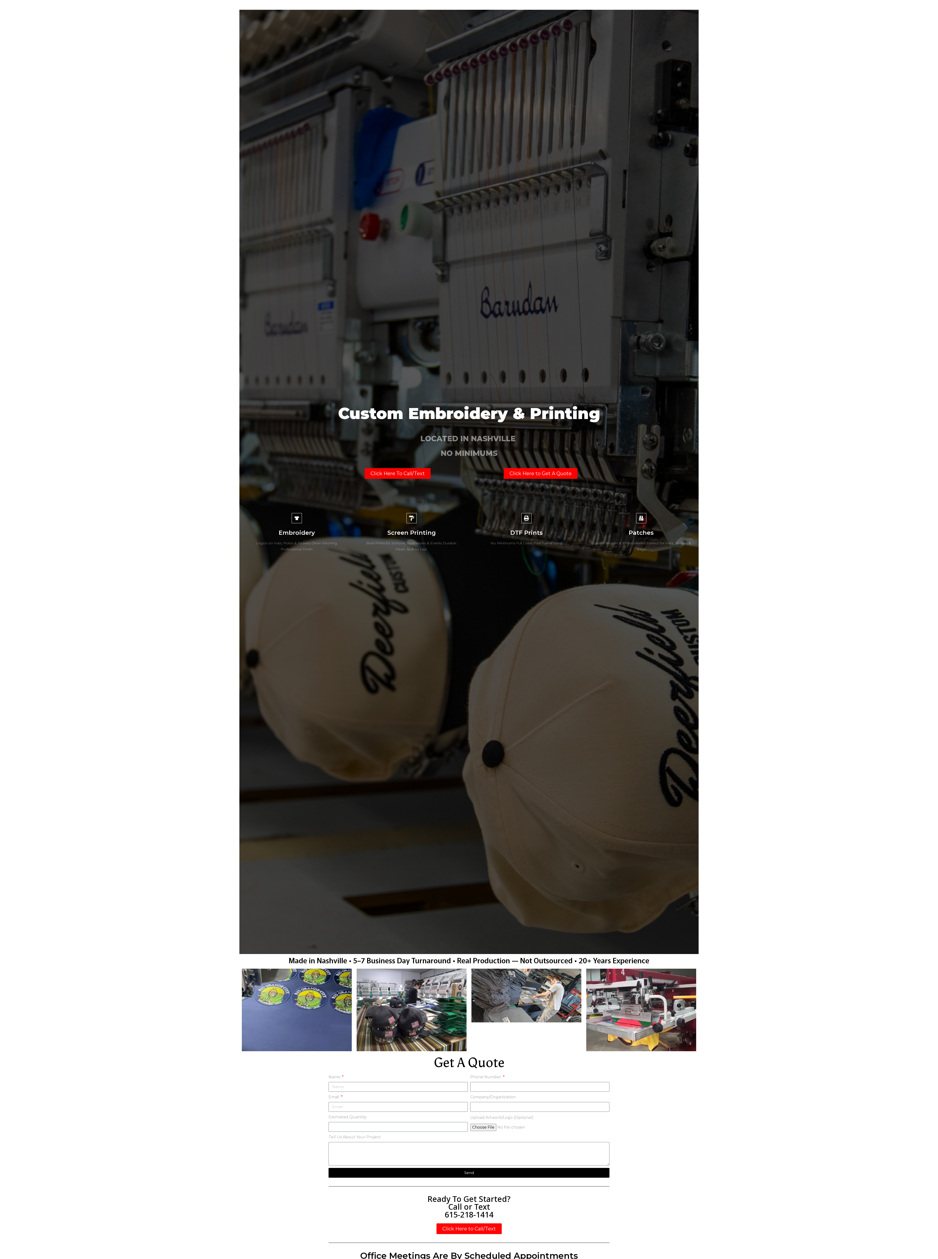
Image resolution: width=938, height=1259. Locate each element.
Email (334, 1097)
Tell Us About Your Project (355, 1137)
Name (335, 1077)
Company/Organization (493, 1097)
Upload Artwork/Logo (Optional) (501, 1117)
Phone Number (486, 1077)
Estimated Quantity (348, 1117)
